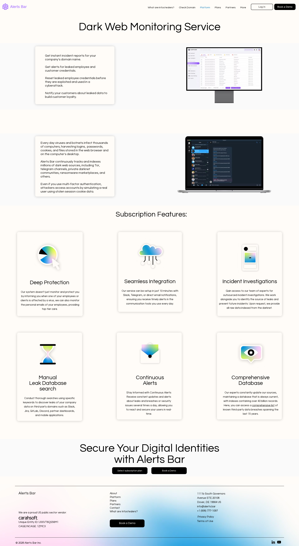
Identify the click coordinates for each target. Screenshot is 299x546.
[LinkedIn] (273, 542)
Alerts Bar (18, 7)
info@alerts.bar (206, 506)
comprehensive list (263, 405)
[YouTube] (279, 542)
